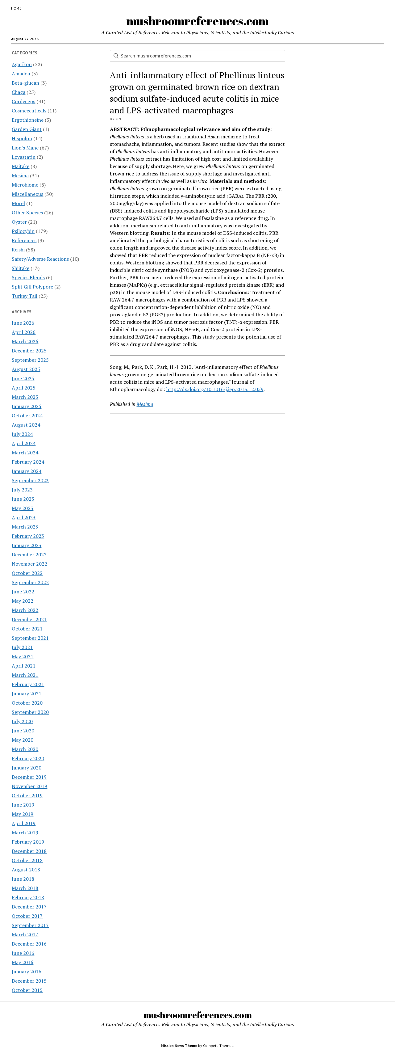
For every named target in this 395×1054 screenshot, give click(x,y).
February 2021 (28, 684)
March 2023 (25, 526)
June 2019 (23, 804)
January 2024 (26, 471)
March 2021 (25, 675)
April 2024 (23, 443)
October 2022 (27, 573)
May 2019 (22, 814)
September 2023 (30, 480)
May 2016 (22, 962)
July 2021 (22, 647)
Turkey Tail (24, 296)
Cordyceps (23, 101)
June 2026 (23, 322)
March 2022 (25, 610)
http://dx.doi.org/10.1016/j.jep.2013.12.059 (215, 389)
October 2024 (27, 415)
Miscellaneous (27, 194)
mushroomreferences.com (198, 21)
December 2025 (29, 350)
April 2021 (23, 665)
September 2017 (30, 925)
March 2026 (25, 341)
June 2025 (23, 378)
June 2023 (23, 498)
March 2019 (25, 832)
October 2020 (27, 702)
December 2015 (29, 980)
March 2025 (25, 397)
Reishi (18, 249)
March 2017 (25, 934)
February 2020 (28, 758)
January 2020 (26, 767)
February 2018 (28, 897)
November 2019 (29, 786)
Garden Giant (27, 129)
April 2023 (23, 517)
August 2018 (26, 869)
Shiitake (20, 268)
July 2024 (22, 434)
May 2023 (22, 508)
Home (16, 8)
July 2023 (22, 489)
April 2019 (23, 823)
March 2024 (25, 452)
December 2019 (29, 777)
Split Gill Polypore (32, 286)
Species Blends (28, 277)
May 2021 (22, 656)
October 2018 (27, 860)
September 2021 (30, 638)
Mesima (20, 175)
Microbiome (25, 184)
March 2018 (25, 888)
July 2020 (22, 721)
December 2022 (29, 554)
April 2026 (23, 332)
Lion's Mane (25, 147)
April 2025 (23, 387)
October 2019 (27, 795)
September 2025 (30, 359)
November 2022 (29, 563)
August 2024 (26, 424)
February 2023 (28, 536)
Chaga (18, 92)
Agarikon (22, 64)
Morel (18, 203)
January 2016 (26, 971)
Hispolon (22, 138)
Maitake (20, 166)
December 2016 (29, 943)
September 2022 (30, 582)
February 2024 (28, 461)
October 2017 (27, 916)
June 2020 (23, 730)
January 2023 (26, 545)
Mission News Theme (179, 1045)
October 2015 (27, 990)
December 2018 (29, 851)
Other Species (27, 212)
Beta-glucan (25, 82)
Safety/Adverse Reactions (40, 258)
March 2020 (25, 749)
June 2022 (23, 591)
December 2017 (29, 906)
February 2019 (28, 841)
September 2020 (30, 712)
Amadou (21, 73)
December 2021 (29, 619)
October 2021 (27, 628)
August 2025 (26, 369)
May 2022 (22, 600)
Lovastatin (23, 157)
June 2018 (23, 878)
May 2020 (22, 739)
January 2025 (26, 406)
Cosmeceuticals (29, 110)
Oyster (19, 221)
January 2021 (26, 693)
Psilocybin (23, 231)
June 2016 (23, 953)
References (24, 240)
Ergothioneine (28, 119)
